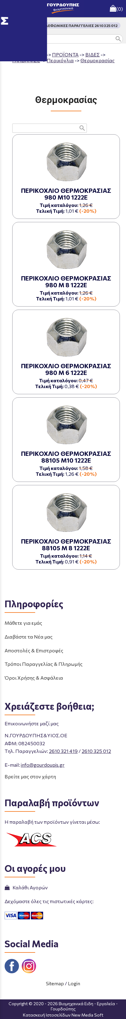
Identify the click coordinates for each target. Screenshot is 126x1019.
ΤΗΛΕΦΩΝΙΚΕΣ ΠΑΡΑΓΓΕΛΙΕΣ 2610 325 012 (78, 25)
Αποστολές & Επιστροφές (34, 650)
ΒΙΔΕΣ (92, 54)
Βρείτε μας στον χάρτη (30, 776)
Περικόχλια (60, 60)
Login (74, 983)
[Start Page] (63, 8)
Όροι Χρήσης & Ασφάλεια (34, 678)
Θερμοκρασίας (97, 60)
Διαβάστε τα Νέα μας (29, 636)
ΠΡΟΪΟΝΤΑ (65, 54)
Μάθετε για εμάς (23, 623)
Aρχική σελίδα (28, 54)
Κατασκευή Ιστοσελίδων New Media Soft (63, 1014)
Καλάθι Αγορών (29, 887)
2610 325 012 (96, 751)
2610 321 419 (63, 751)
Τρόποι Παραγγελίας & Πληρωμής (44, 664)
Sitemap (55, 983)
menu (8, 8)
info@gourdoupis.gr (43, 765)
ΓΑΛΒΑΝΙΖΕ (26, 60)
